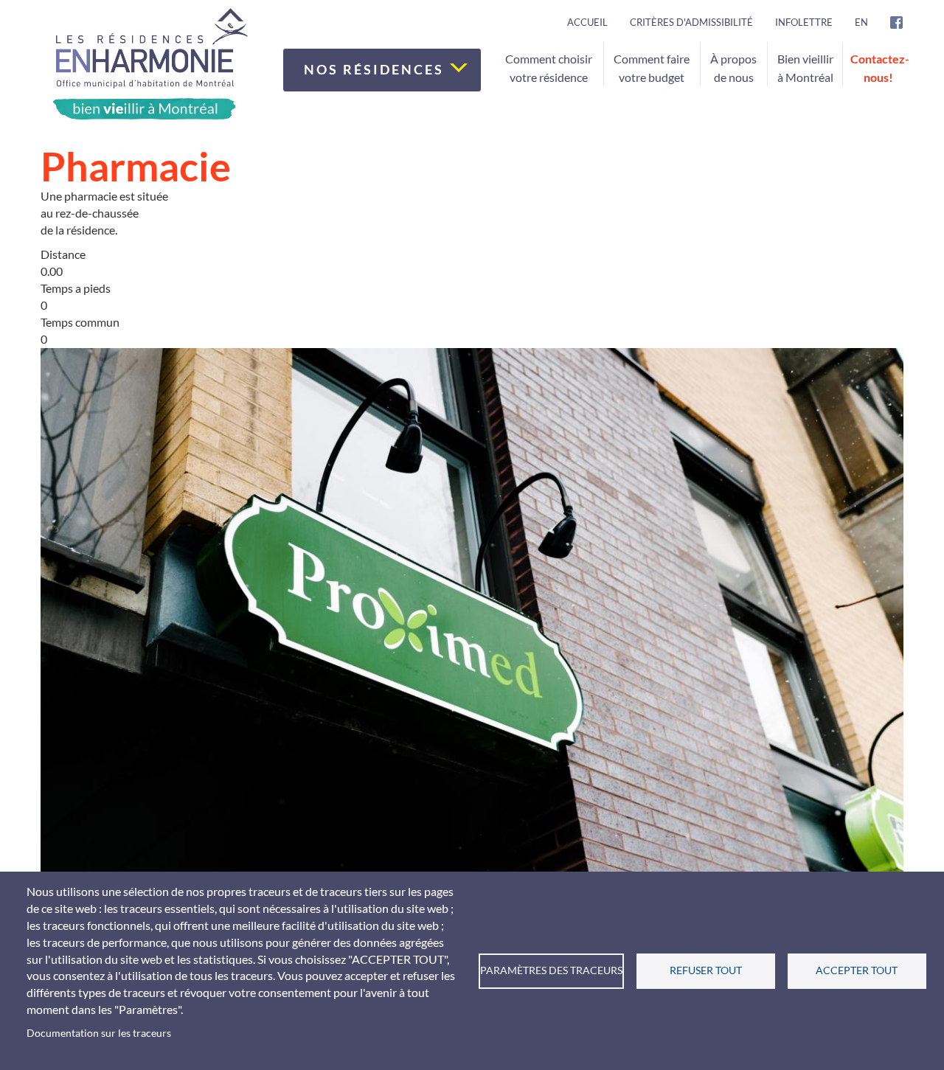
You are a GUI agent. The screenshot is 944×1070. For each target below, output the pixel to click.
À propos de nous (733, 68)
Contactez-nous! (879, 68)
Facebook (906, 22)
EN (861, 22)
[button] (472, 635)
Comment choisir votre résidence (548, 68)
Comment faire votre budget (652, 68)
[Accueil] (150, 64)
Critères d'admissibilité (691, 22)
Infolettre (804, 22)
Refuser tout (706, 970)
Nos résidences (376, 69)
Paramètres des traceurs (551, 970)
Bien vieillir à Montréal (805, 68)
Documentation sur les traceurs (99, 1033)
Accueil (587, 22)
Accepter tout (857, 970)
